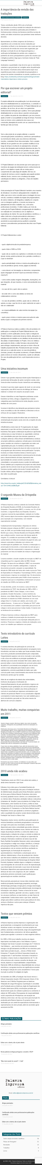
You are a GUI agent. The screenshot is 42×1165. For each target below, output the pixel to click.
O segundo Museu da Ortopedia (18, 494)
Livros (21, 1151)
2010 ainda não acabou (14, 771)
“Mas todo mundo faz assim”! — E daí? (12, 1061)
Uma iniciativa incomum (14, 368)
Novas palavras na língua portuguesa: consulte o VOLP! (17, 1052)
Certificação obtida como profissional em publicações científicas (20, 1033)
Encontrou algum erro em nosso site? (21, 1163)
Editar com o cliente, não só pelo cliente (12, 1042)
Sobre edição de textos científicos (11, 17)
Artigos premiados (6, 1024)
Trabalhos (25, 17)
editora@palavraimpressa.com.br (23, 1093)
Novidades (21, 1145)
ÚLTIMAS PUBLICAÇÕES (11, 1018)
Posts (5, 1098)
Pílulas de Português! (21, 1142)
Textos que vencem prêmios (16, 913)
